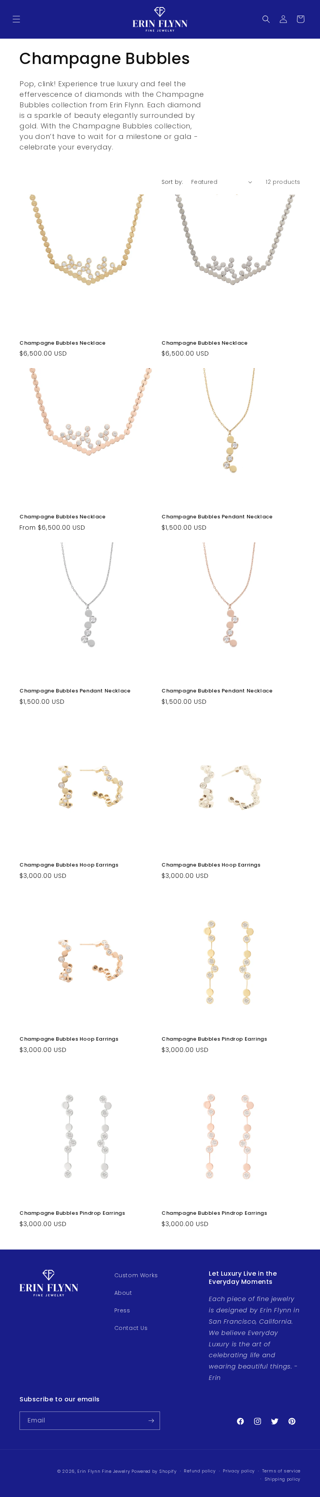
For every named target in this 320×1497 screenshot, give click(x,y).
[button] (16, 19)
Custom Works (136, 1275)
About (123, 1293)
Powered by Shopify (154, 1471)
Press (122, 1310)
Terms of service (281, 1471)
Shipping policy (283, 1479)
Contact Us (131, 1328)
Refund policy (199, 1471)
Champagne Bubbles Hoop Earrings (69, 865)
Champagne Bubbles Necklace (63, 343)
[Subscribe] (151, 1421)
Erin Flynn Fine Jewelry (103, 1471)
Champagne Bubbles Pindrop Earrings (214, 1039)
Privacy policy (239, 1471)
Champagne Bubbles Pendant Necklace (217, 517)
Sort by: (172, 182)
